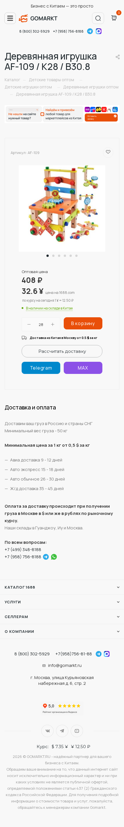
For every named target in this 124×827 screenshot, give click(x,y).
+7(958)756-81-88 (73, 654)
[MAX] (83, 368)
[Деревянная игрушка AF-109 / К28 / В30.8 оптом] (62, 208)
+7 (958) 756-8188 (68, 31)
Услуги (13, 602)
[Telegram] (41, 368)
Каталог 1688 (20, 587)
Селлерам (16, 616)
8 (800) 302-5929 (34, 31)
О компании (19, 631)
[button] (47, 256)
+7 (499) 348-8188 (23, 549)
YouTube (77, 731)
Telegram (90, 31)
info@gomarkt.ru (65, 665)
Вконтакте (47, 731)
